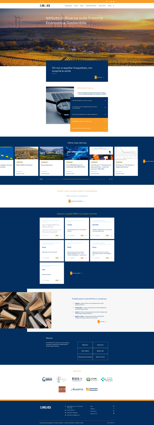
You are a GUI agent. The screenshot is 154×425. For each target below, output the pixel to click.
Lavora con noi (93, 413)
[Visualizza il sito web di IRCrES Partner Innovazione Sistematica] (91, 389)
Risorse (81, 5)
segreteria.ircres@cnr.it (72, 412)
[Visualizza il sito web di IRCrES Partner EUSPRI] (62, 379)
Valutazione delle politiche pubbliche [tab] (81, 128)
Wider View (112, 422)
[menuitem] (40, 1)
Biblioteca (85, 345)
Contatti (109, 5)
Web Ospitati (85, 351)
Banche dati (100, 351)
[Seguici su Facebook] (106, 1)
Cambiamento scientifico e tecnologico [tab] (81, 121)
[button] (110, 179)
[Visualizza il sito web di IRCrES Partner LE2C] (106, 379)
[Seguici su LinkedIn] (111, 1)
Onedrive (92, 408)
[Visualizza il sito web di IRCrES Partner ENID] (62, 389)
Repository (100, 345)
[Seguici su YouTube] (113, 1)
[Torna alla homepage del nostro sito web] (45, 5)
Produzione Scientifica (91, 5)
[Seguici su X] (113, 408)
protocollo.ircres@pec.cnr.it (73, 415)
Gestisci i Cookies (79, 422)
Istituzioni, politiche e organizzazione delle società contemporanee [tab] (84, 107)
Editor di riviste (100, 357)
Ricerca (76, 5)
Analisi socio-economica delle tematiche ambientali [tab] (84, 114)
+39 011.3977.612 (71, 410)
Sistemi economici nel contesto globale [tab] (82, 100)
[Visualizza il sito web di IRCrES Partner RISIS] (77, 379)
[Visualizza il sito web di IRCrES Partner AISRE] (91, 379)
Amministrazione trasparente (46, 422)
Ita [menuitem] (40, 1)
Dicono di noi (93, 411)
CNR (91, 406)
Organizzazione (68, 5)
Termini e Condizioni (58, 422)
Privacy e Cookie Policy (69, 422)
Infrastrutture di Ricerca (85, 357)
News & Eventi (102, 5)
